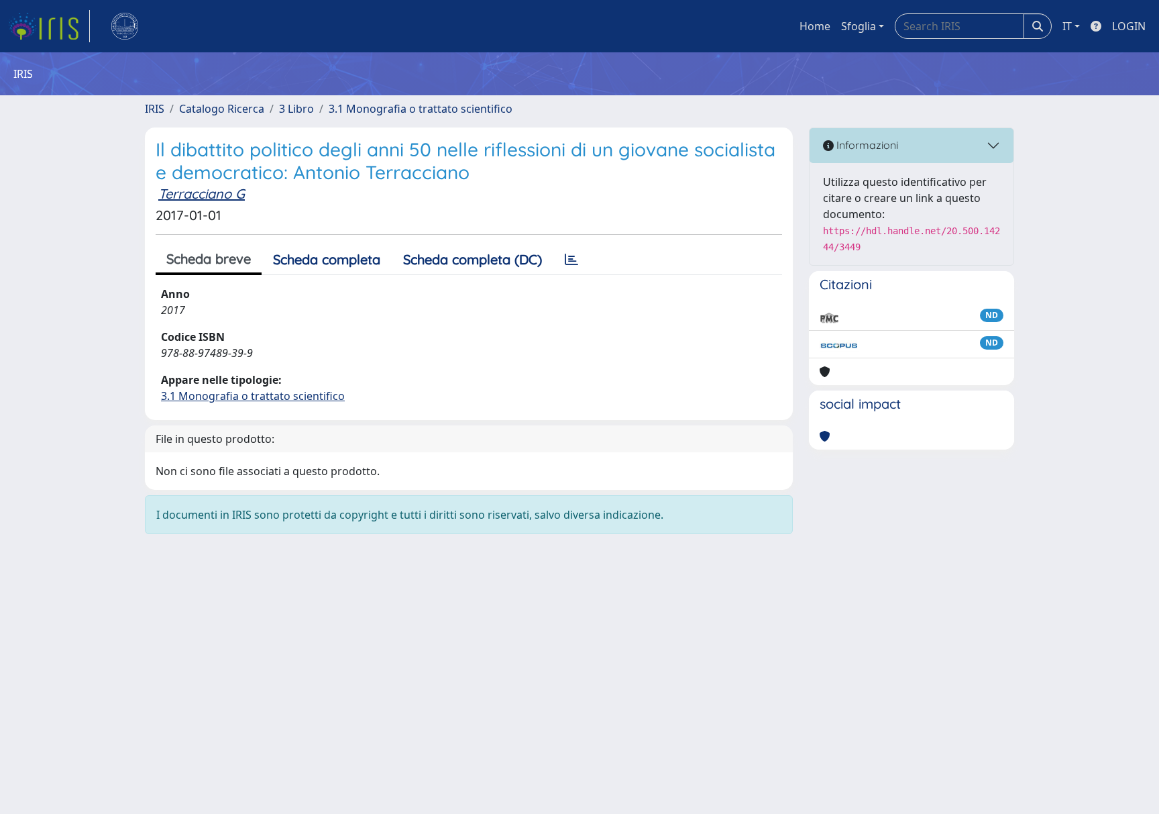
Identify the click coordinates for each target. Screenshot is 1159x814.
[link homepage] (49, 26)
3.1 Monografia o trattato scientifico (420, 108)
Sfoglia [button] (858, 26)
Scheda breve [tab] (208, 258)
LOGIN (1129, 26)
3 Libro (296, 108)
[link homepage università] (125, 26)
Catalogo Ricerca (221, 108)
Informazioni (866, 145)
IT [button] (1067, 26)
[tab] (571, 260)
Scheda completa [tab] (326, 259)
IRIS (154, 108)
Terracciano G (201, 193)
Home (814, 26)
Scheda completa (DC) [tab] (472, 259)
